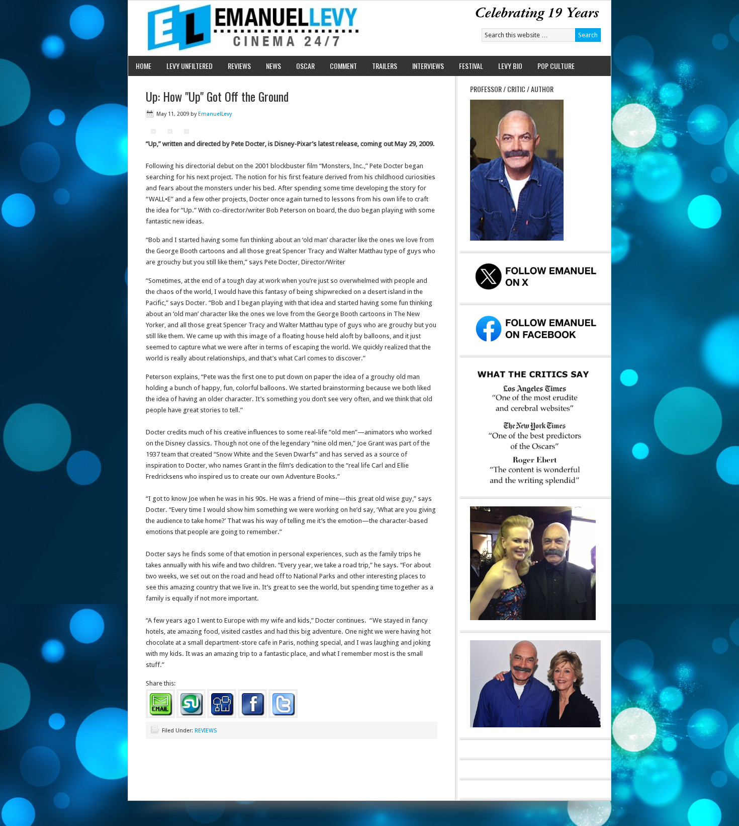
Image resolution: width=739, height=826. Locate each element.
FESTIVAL (471, 65)
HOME (143, 65)
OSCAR (305, 65)
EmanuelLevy (215, 114)
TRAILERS (384, 65)
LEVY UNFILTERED (189, 65)
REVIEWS (239, 65)
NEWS (273, 65)
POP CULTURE (556, 65)
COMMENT (343, 65)
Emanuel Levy (245, 28)
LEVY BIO (510, 65)
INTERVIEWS (428, 65)
